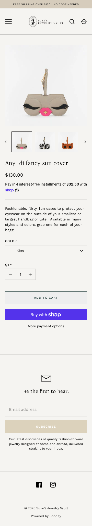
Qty (8, 265)
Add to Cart (46, 297)
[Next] (85, 141)
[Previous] (6, 141)
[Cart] (83, 21)
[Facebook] (39, 484)
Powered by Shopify (46, 516)
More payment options (46, 326)
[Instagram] (53, 484)
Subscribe (46, 426)
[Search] (72, 21)
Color (11, 241)
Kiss (20, 251)
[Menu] (8, 21)
